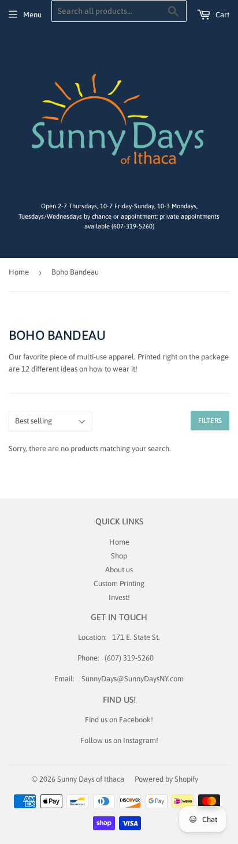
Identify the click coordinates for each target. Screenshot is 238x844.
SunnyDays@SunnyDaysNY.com (132, 678)
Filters (210, 421)
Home (19, 272)
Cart (221, 14)
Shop (119, 556)
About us (119, 569)
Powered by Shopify (166, 779)
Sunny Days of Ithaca (90, 779)
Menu (32, 14)
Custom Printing (119, 583)
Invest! (119, 597)
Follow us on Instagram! (119, 740)
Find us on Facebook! (119, 719)
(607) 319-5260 (129, 658)
